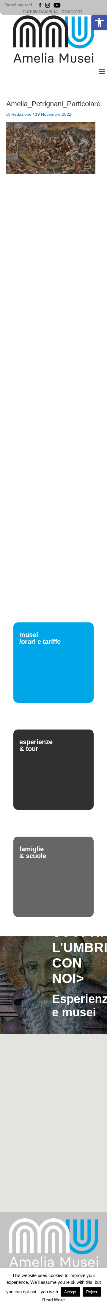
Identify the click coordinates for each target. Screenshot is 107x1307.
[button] (99, 22)
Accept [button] (70, 1292)
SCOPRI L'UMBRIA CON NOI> (76, 955)
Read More (53, 1299)
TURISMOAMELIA (40, 12)
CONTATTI (72, 12)
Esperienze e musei (76, 1005)
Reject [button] (91, 1292)
